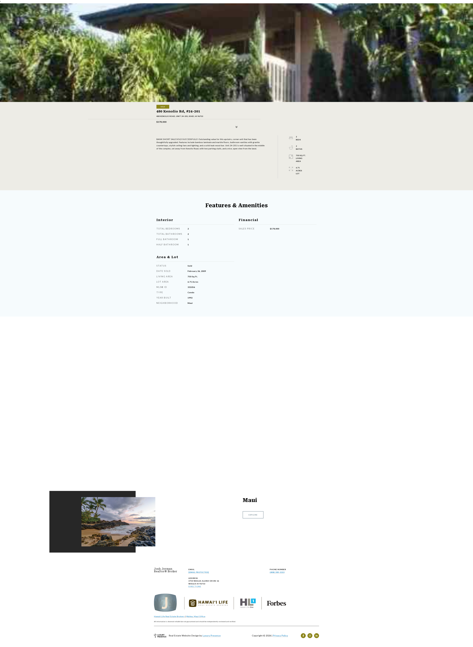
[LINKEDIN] (316, 635)
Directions (194, 586)
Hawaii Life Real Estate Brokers (169, 616)
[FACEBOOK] (303, 635)
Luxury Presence (212, 635)
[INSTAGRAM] (309, 635)
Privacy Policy (280, 635)
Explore (253, 515)
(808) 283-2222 (277, 572)
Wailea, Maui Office (195, 616)
